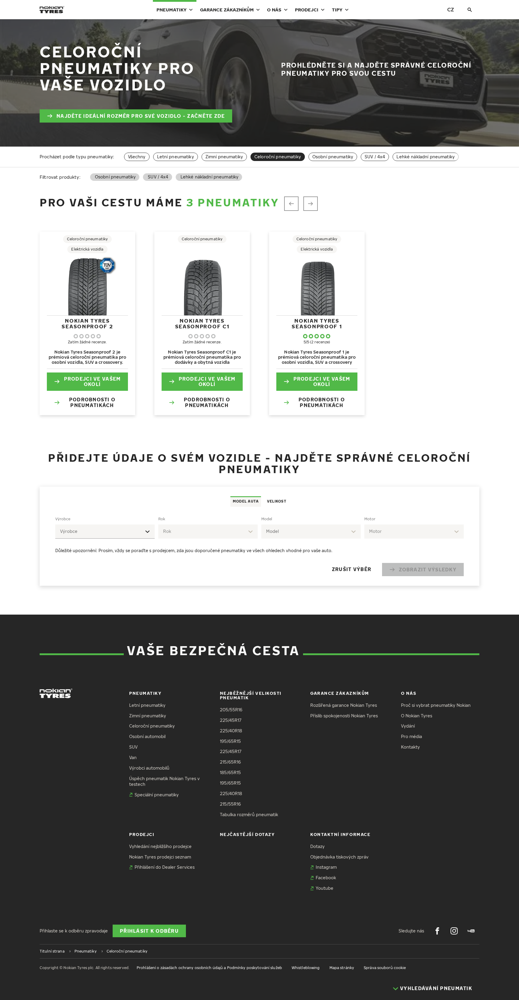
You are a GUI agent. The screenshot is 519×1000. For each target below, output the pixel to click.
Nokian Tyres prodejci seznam (160, 856)
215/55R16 (230, 804)
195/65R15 (230, 741)
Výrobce (62, 519)
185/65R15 (230, 772)
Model (266, 519)
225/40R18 (231, 730)
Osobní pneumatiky (332, 156)
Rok (161, 519)
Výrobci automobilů (149, 768)
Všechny (137, 156)
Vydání (408, 725)
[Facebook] (437, 930)
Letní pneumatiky (175, 156)
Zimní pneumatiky (224, 156)
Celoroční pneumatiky (152, 725)
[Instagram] (454, 930)
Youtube (324, 888)
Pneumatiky (171, 9)
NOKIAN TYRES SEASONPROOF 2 (87, 323)
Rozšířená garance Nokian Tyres (343, 705)
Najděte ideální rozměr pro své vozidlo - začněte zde (140, 116)
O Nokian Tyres (416, 715)
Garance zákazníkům (227, 9)
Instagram (326, 867)
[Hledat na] (469, 9)
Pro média (411, 736)
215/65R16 (230, 761)
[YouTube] (471, 930)
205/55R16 (231, 709)
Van (133, 757)
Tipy (337, 9)
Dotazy (317, 846)
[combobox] (105, 531)
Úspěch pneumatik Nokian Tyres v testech (164, 781)
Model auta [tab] (246, 501)
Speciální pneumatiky (157, 794)
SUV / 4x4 (375, 156)
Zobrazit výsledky (428, 570)
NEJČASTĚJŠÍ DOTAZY (247, 834)
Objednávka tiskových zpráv (339, 856)
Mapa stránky (341, 967)
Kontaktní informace (340, 834)
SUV (133, 746)
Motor (369, 519)
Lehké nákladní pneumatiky (425, 156)
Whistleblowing (306, 967)
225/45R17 (230, 720)
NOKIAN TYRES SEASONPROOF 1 (317, 323)
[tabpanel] (259, 546)
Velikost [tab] (276, 501)
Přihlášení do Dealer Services (165, 867)
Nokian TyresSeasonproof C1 (202, 323)
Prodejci (306, 9)
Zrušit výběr (351, 569)
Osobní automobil (147, 736)
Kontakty (410, 746)
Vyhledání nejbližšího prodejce (160, 846)
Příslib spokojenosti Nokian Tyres (344, 715)
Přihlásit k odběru (149, 931)
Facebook (326, 877)
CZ (450, 9)
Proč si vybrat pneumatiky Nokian (436, 705)
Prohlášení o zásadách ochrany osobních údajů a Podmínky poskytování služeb (209, 967)
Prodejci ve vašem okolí (92, 382)
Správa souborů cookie (385, 967)
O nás (274, 9)
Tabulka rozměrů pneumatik (249, 814)
